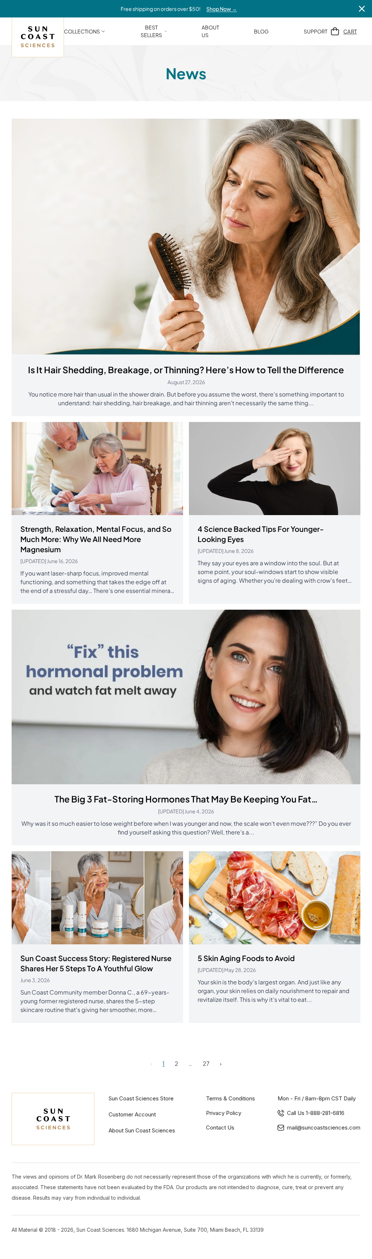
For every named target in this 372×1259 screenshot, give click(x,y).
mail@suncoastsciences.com (323, 1127)
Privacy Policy (223, 1112)
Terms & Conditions (230, 1098)
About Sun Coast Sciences (142, 1130)
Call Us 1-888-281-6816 (315, 1112)
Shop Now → (221, 8)
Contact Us (220, 1127)
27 (206, 1063)
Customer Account (132, 1114)
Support (315, 31)
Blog (261, 31)
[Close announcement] (361, 8)
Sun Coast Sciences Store (141, 1098)
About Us (210, 31)
